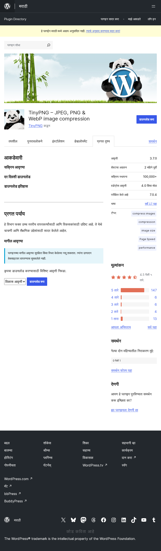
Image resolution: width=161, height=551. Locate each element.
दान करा (129, 458)
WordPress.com (18, 479)
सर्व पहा (152, 327)
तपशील (13, 141)
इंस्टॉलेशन (58, 141)
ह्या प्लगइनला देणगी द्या (124, 410)
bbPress (12, 494)
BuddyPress (15, 501)
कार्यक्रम (127, 450)
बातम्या (8, 450)
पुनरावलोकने (34, 141)
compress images (143, 213)
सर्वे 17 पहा (151, 203)
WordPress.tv (95, 465)
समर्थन (153, 141)
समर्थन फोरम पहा (121, 370)
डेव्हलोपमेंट (80, 141)
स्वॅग (124, 465)
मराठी (17, 520)
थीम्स (46, 450)
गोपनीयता (10, 465)
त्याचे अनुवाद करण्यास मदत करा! (103, 31)
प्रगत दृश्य (103, 141)
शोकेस (47, 443)
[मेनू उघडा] (154, 6)
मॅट (8, 486)
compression (147, 221)
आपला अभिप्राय (121, 327)
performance (147, 247)
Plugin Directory (15, 19)
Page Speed (147, 239)
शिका (86, 443)
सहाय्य (86, 450)
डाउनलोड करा (146, 119)
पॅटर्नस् (47, 465)
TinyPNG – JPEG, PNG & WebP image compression (59, 116)
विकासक (88, 458)
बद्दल (7, 443)
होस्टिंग (8, 458)
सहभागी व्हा (128, 443)
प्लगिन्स (47, 458)
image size (148, 230)
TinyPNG (36, 126)
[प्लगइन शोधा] (48, 45)
